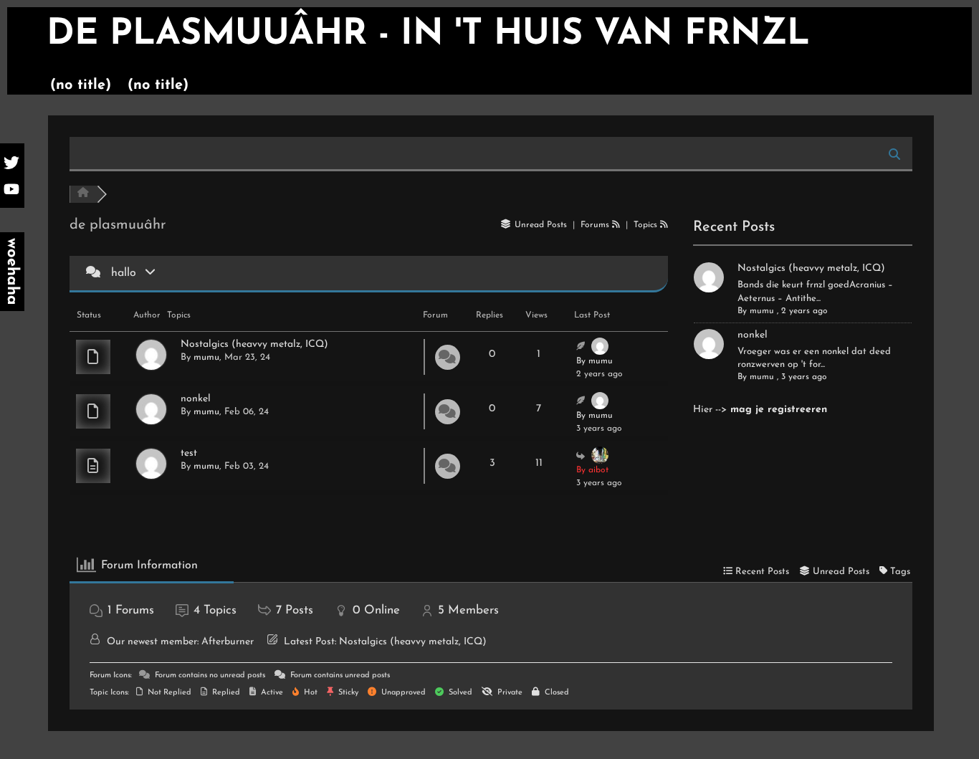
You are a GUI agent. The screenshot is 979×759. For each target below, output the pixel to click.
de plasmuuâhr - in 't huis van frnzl (428, 34)
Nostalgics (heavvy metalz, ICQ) (254, 344)
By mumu (594, 361)
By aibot (592, 470)
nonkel (196, 398)
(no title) (80, 85)
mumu (206, 357)
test (189, 453)
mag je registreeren (778, 409)
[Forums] (83, 194)
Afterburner (227, 641)
